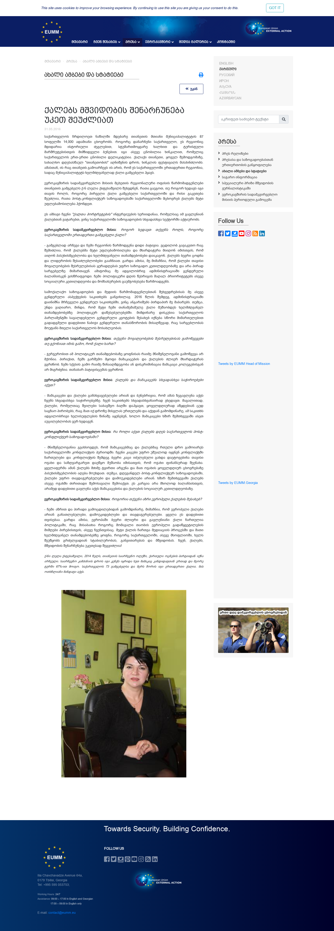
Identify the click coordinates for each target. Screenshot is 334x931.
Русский (226, 75)
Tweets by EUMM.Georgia (238, 482)
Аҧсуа (225, 86)
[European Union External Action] (156, 880)
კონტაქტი (226, 42)
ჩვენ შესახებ (105, 42)
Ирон (224, 81)
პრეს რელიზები (235, 153)
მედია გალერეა (193, 42)
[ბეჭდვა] (201, 75)
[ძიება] (284, 119)
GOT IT (275, 7)
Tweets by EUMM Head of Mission (244, 363)
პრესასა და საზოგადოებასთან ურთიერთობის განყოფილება (247, 162)
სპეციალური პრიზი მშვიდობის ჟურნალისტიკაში (247, 186)
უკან (192, 89)
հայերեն (227, 92)
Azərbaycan (230, 98)
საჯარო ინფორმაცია (239, 177)
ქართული (228, 69)
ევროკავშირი (157, 42)
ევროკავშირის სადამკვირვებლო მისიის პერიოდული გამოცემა (249, 197)
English (226, 63)
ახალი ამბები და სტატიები (107, 61)
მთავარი (80, 42)
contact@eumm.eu (62, 913)
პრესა (131, 42)
